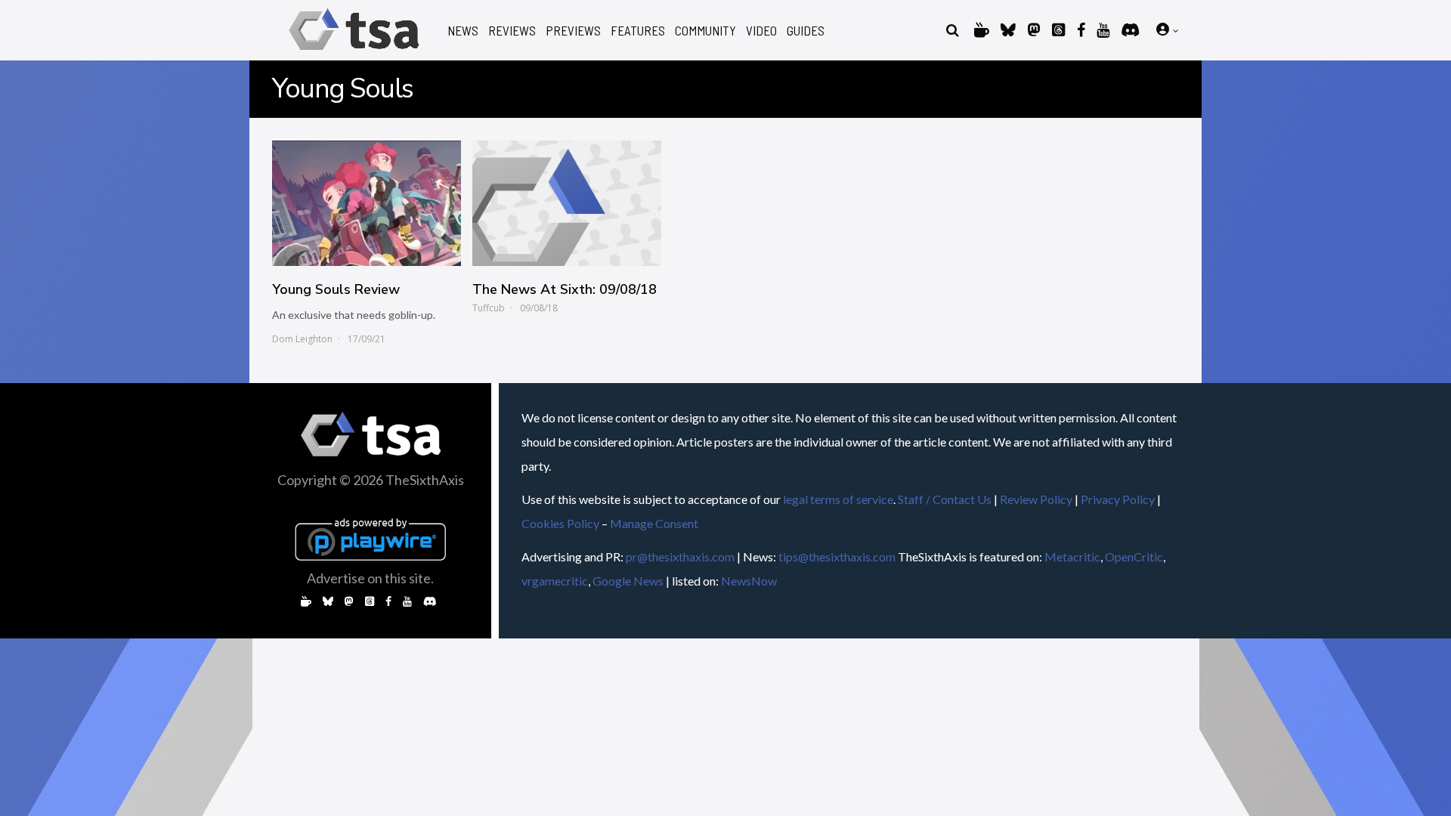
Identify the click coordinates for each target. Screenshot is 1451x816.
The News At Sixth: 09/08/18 (564, 289)
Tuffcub (488, 307)
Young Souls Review (336, 289)
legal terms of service (838, 499)
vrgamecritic (554, 580)
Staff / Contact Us (945, 499)
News (462, 30)
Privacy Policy (1118, 499)
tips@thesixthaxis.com (837, 556)
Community (705, 30)
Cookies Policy (560, 523)
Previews (573, 30)
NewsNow (749, 580)
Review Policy (1036, 499)
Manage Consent (654, 523)
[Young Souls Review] (366, 203)
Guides (806, 30)
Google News (628, 580)
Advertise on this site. (370, 578)
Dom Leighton (302, 338)
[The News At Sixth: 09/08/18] (566, 203)
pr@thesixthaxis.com (680, 556)
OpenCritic (1134, 556)
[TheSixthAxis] (354, 52)
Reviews (512, 30)
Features (638, 30)
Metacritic (1072, 556)
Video (761, 30)
